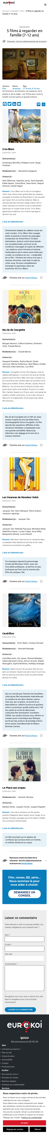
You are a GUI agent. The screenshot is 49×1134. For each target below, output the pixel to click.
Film (22, 11)
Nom (7, 935)
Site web (8, 954)
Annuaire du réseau (10, 1077)
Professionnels (8, 1067)
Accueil (5, 11)
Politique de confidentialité (31, 1118)
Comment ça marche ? (11, 1049)
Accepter (24, 1123)
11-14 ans (27, 88)
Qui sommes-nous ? (10, 1074)
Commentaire (11, 964)
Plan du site (7, 1052)
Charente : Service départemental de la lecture (27, 41)
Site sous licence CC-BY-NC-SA (24, 1041)
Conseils (14, 11)
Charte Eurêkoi (8, 1056)
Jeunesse (16, 88)
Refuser (38, 1129)
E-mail (8, 944)
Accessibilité (7, 1059)
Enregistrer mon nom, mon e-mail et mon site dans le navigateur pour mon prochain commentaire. (24, 999)
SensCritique (31, 277)
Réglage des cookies (15, 1129)
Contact (5, 1063)
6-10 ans (36, 88)
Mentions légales (9, 1081)
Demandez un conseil (24, 894)
